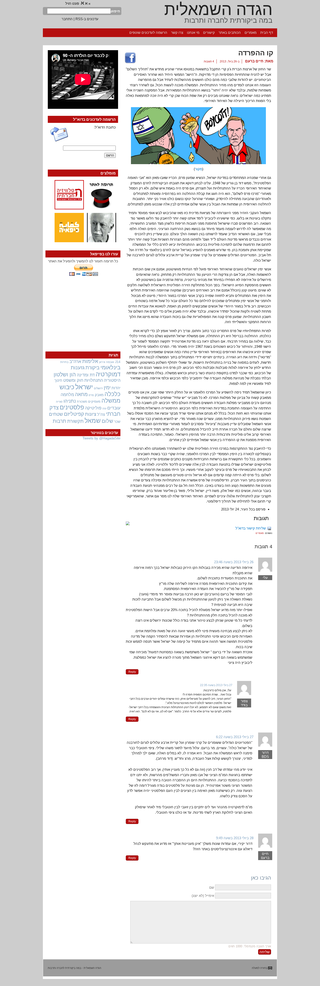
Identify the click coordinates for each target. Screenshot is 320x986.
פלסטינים (72, 407)
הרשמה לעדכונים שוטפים (148, 32)
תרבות (59, 421)
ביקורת (93, 367)
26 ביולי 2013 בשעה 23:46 (233, 562)
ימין (107, 387)
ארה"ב (75, 361)
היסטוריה (112, 380)
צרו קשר (177, 32)
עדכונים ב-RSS (86, 19)
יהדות (116, 388)
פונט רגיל (72, 3)
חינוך (58, 380)
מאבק (99, 395)
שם (211, 887)
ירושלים (98, 388)
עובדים (113, 407)
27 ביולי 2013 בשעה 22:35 (216, 685)
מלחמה (67, 394)
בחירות (64, 361)
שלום (107, 421)
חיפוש (115, 11)
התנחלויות (93, 380)
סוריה (59, 401)
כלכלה (112, 394)
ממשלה (110, 400)
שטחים (56, 414)
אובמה (110, 362)
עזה (104, 408)
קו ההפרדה (255, 53)
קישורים (209, 32)
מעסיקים (94, 401)
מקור (198, 169)
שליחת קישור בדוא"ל (250, 528)
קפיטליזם (74, 414)
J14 (117, 362)
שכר (117, 421)
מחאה (81, 394)
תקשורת (75, 421)
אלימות (90, 361)
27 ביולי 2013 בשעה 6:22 (234, 737)
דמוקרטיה (108, 374)
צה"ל (101, 414)
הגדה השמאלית (218, 9)
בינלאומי (110, 367)
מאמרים (251, 32)
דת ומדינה (86, 374)
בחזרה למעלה (260, 968)
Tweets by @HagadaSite (101, 438)
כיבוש (67, 387)
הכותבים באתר (230, 32)
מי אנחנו (193, 32)
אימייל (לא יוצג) (203, 896)
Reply (132, 671)
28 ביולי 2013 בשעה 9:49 (234, 838)
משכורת (82, 401)
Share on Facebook (130, 58)
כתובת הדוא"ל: (105, 127)
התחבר (67, 19)
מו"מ (91, 395)
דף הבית (266, 32)
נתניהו (69, 401)
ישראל (84, 387)
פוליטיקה (93, 408)
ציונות (90, 414)
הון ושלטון (65, 374)
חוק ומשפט (73, 380)
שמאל (93, 420)
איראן (102, 362)
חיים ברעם (254, 61)
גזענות (78, 367)
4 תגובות (209, 61)
